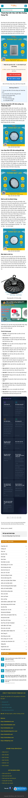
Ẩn (17, 87)
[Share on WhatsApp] (8, 518)
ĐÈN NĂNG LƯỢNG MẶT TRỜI (8, 601)
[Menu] (2, 6)
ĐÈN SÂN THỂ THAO (6, 625)
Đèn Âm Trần (4, 554)
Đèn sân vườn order (5, 628)
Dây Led (3, 551)
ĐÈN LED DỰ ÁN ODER (6, 583)
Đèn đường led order (6, 567)
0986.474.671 (5, 752)
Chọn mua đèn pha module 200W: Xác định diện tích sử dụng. (15, 659)
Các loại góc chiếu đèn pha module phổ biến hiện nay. (15, 680)
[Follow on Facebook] (10, 788)
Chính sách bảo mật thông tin (9, 778)
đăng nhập (9, 536)
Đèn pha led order (5, 617)
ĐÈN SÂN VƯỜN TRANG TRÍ (8, 630)
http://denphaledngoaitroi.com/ (9, 731)
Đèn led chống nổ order (6, 575)
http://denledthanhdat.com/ (8, 724)
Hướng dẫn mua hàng (7, 780)
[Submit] (25, 10)
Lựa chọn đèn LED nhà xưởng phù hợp (11, 93)
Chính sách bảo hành (7, 776)
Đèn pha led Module (6, 612)
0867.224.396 (5, 757)
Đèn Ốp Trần (4, 607)
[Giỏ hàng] (26, 6)
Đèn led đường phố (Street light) (8, 585)
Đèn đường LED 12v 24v (7, 564)
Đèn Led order (4, 593)
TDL (23, 796)
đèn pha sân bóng (20, 524)
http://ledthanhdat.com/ (7, 728)
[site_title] (14, 796)
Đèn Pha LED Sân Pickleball (7, 623)
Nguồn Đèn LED (5, 646)
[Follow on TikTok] (12, 788)
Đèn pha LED (5, 702)
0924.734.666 (5, 765)
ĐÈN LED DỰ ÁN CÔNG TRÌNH (8, 580)
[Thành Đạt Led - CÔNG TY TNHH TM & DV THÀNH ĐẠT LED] (14, 6)
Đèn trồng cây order (5, 636)
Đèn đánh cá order (5, 562)
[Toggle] (26, 580)
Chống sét (3, 548)
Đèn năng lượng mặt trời (8, 710)
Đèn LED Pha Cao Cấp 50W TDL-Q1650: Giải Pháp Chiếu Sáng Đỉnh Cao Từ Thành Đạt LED (16, 676)
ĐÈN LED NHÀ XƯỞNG (6, 588)
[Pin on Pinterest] (18, 518)
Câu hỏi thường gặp (8, 98)
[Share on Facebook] (10, 518)
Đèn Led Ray (4, 599)
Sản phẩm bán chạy (5, 649)
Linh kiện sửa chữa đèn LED (7, 641)
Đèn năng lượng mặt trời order (8, 604)
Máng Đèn (3, 644)
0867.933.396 (5, 760)
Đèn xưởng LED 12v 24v (7, 638)
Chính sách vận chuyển (7, 783)
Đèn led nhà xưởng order (7, 591)
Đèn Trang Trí (4, 633)
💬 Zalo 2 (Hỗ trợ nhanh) (14, 78)
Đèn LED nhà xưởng (6, 707)
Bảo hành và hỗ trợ (6, 97)
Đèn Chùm (3, 559)
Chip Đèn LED (4, 546)
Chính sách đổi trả (6, 773)
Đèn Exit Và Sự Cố (5, 570)
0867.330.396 (5, 754)
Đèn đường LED (6, 704)
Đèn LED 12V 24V (5, 572)
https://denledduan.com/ (7, 737)
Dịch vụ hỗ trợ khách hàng (8, 95)
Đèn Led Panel (4, 596)
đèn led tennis (13, 524)
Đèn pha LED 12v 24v (6, 609)
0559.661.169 (5, 763)
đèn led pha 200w (6, 524)
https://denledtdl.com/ (7, 734)
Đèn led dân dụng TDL (6, 578)
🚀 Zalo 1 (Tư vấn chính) (14, 74)
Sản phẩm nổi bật (8, 100)
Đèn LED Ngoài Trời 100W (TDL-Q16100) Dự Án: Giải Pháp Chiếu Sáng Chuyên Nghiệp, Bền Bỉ (16, 665)
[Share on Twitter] (13, 518)
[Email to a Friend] (15, 518)
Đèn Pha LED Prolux (6, 620)
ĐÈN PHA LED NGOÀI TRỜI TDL (9, 615)
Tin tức (12, 522)
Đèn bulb (3, 556)
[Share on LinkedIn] (20, 518)
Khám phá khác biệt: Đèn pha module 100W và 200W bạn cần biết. (15, 670)
